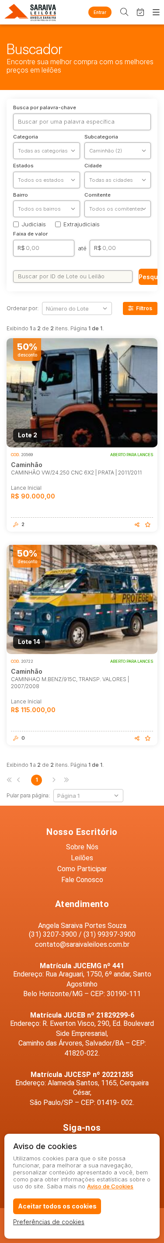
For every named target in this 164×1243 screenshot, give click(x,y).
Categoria (25, 137)
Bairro (20, 195)
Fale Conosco (82, 880)
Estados (23, 166)
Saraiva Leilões (30, 12)
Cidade (93, 166)
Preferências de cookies (48, 1222)
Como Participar (82, 869)
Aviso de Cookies (110, 1186)
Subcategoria (101, 137)
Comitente (97, 195)
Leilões (82, 858)
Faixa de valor (30, 234)
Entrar (100, 12)
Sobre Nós (82, 847)
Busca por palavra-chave (44, 108)
